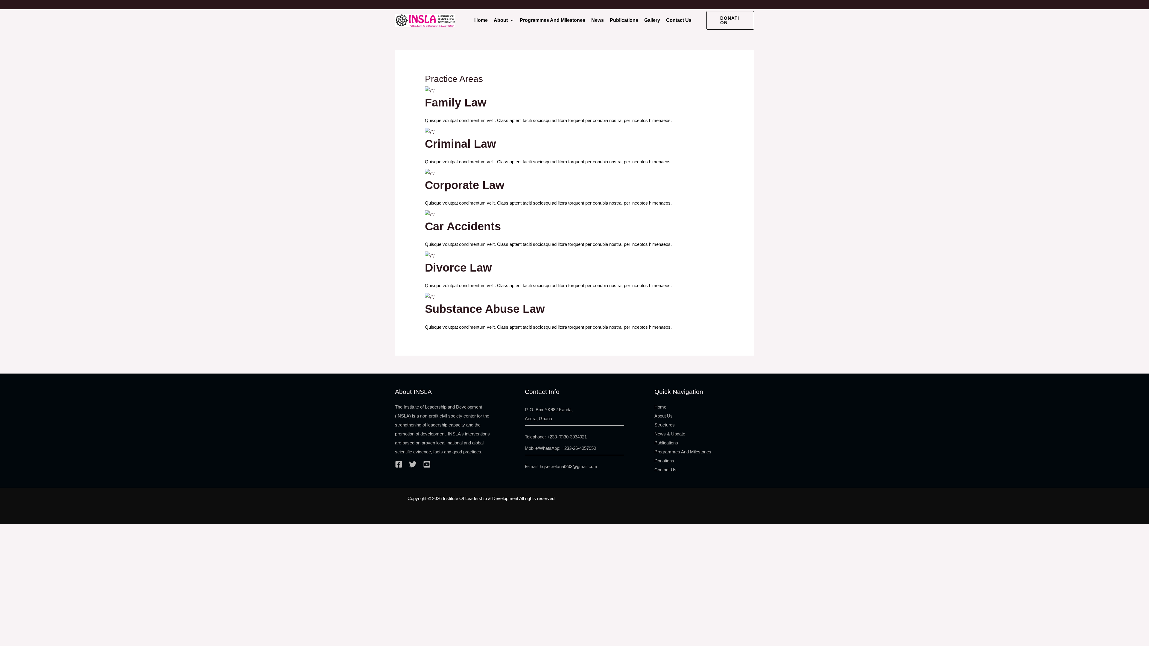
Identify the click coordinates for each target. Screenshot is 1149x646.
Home (481, 20)
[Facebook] (398, 464)
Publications (624, 20)
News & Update (669, 433)
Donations (664, 460)
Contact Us (678, 20)
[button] (511, 20)
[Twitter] (413, 464)
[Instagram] (427, 464)
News (597, 20)
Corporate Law (464, 185)
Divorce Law (458, 267)
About (501, 20)
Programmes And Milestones (552, 20)
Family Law (456, 102)
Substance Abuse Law (485, 309)
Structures (664, 424)
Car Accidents (463, 226)
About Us (663, 415)
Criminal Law (460, 144)
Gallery (652, 20)
